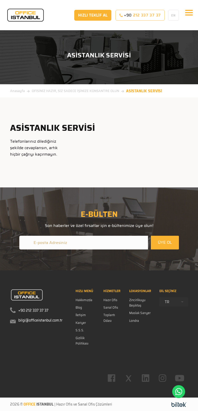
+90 (142, 15)
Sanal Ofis (110, 307)
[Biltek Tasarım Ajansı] (179, 404)
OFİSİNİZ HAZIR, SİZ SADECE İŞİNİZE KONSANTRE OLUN (75, 91)
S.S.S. (80, 330)
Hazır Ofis (110, 300)
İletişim (81, 315)
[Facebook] (111, 378)
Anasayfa (17, 91)
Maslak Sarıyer (140, 312)
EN (173, 15)
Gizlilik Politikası (82, 341)
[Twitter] (128, 378)
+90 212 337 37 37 (33, 310)
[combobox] (173, 301)
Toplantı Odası (109, 318)
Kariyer (81, 322)
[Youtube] (179, 378)
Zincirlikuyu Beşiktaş (137, 303)
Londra (134, 320)
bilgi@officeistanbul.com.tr (40, 320)
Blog (79, 307)
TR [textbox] (167, 302)
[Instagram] (162, 378)
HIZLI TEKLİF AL (93, 15)
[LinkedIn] (145, 378)
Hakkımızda (84, 300)
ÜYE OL (165, 242)
